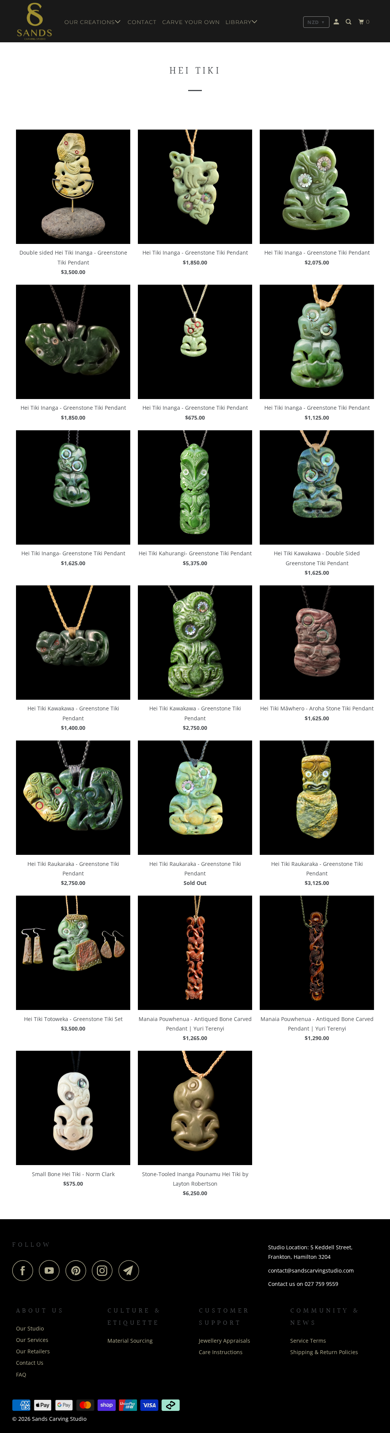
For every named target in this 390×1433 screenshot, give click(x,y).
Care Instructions (221, 1352)
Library (238, 22)
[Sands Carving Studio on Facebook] (24, 1270)
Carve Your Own (191, 22)
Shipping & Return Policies (324, 1352)
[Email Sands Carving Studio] (131, 1270)
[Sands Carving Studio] (35, 21)
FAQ (21, 1374)
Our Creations (89, 22)
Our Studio (30, 1328)
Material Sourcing (130, 1340)
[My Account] (337, 22)
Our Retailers (33, 1351)
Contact (142, 22)
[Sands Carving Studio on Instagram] (104, 1270)
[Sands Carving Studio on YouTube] (51, 1270)
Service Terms (308, 1340)
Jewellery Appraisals (224, 1340)
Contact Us (29, 1362)
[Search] (349, 22)
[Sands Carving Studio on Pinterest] (78, 1270)
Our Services (32, 1339)
